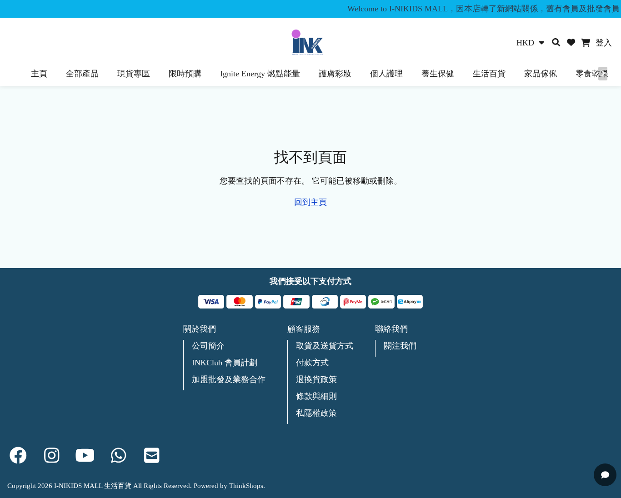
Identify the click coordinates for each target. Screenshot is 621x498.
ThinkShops (246, 485)
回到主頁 (310, 202)
